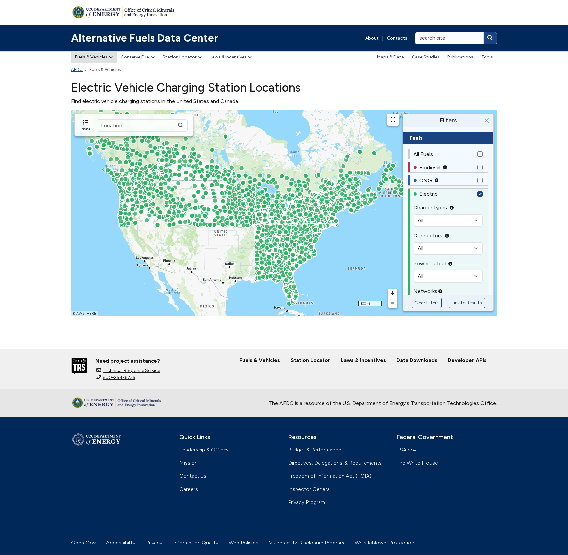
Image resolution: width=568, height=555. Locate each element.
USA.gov (406, 450)
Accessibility (120, 543)
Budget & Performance (314, 450)
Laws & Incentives (228, 57)
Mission (188, 463)
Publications (460, 57)
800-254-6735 (119, 377)
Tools (487, 57)
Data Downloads (416, 360)
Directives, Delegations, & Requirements (335, 463)
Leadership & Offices (204, 450)
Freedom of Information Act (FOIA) (329, 476)
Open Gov (83, 543)
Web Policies (243, 543)
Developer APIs (467, 360)
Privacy (154, 543)
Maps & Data (390, 57)
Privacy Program (306, 502)
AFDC (77, 69)
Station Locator (179, 57)
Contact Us (192, 476)
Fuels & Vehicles (91, 57)
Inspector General (309, 489)
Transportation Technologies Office (453, 403)
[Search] (490, 38)
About (372, 38)
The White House (417, 463)
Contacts (397, 38)
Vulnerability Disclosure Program (306, 543)
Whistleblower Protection (384, 543)
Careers (188, 489)
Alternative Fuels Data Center (144, 38)
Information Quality (195, 543)
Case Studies (425, 57)
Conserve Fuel (135, 57)
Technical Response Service (131, 370)
